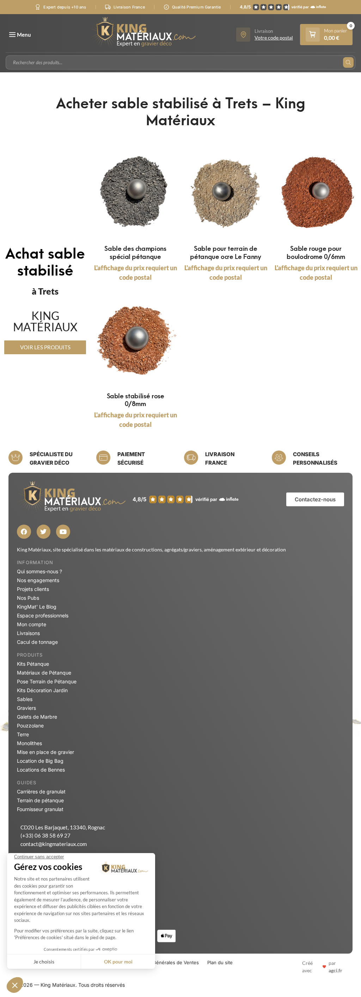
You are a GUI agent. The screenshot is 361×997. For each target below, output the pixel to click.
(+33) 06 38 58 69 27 (45, 835)
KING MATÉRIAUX (45, 321)
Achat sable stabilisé (45, 260)
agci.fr (335, 970)
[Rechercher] (348, 62)
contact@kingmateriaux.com (53, 844)
